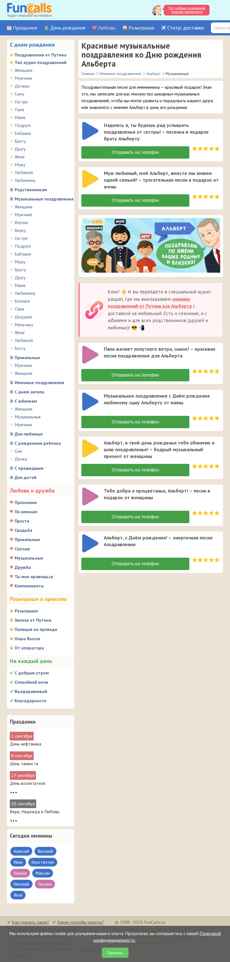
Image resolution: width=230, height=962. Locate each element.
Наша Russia (27, 638)
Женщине (24, 70)
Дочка (21, 459)
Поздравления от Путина (40, 55)
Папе (19, 109)
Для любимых (29, 434)
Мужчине (23, 78)
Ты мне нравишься (34, 576)
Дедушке (23, 317)
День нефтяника (25, 744)
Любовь (107, 28)
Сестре (21, 101)
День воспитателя (27, 783)
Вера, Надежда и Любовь (34, 811)
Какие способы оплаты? (80, 922)
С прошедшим (29, 468)
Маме (20, 117)
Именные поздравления (39, 382)
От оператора (29, 648)
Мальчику (24, 324)
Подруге (23, 125)
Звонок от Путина (33, 620)
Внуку (20, 230)
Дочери (22, 86)
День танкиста (24, 763)
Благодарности (30, 700)
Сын (18, 451)
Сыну (19, 94)
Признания (26, 502)
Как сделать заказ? (30, 922)
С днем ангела (29, 392)
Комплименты (29, 586)
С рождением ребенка (38, 443)
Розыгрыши (141, 28)
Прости (22, 521)
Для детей (25, 477)
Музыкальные (28, 417)
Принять (115, 952)
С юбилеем (26, 401)
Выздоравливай (31, 691)
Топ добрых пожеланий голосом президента (186, 10)
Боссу (20, 348)
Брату (20, 141)
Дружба (23, 567)
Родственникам (31, 189)
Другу (20, 149)
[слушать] (90, 131)
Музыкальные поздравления (44, 199)
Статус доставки (185, 28)
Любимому (25, 180)
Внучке (21, 222)
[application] (90, 131)
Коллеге (22, 301)
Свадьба (23, 530)
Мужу (20, 164)
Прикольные (27, 357)
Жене (20, 156)
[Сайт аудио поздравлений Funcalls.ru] (29, 10)
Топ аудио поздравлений (40, 62)
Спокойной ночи (31, 682)
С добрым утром (32, 673)
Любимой (24, 172)
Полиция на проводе (36, 629)
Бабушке (23, 133)
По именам (26, 511)
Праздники (25, 28)
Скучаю (22, 548)
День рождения (67, 28)
